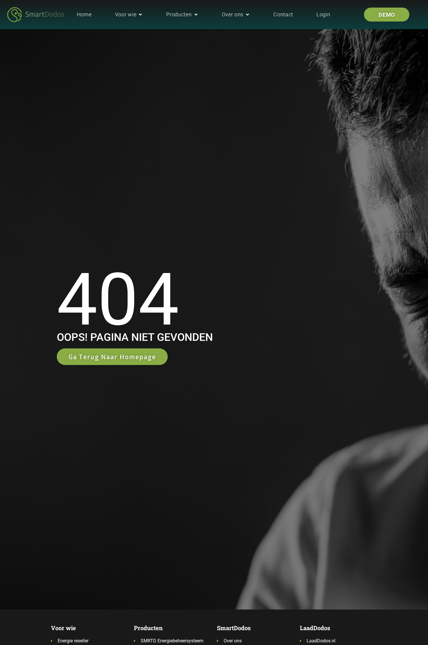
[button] (129, 14)
